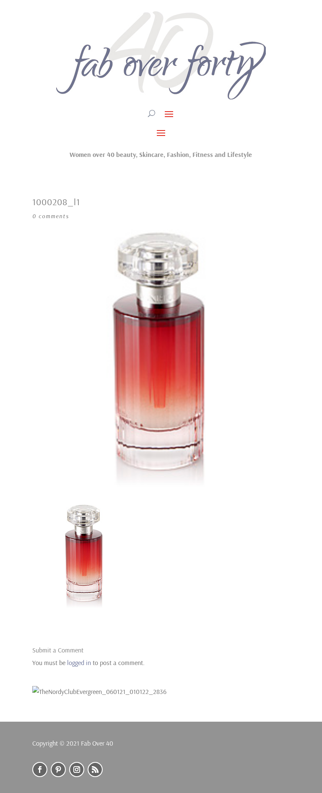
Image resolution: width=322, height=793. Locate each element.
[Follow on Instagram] (76, 769)
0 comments (50, 216)
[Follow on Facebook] (39, 769)
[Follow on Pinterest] (58, 769)
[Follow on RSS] (95, 769)
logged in (79, 662)
